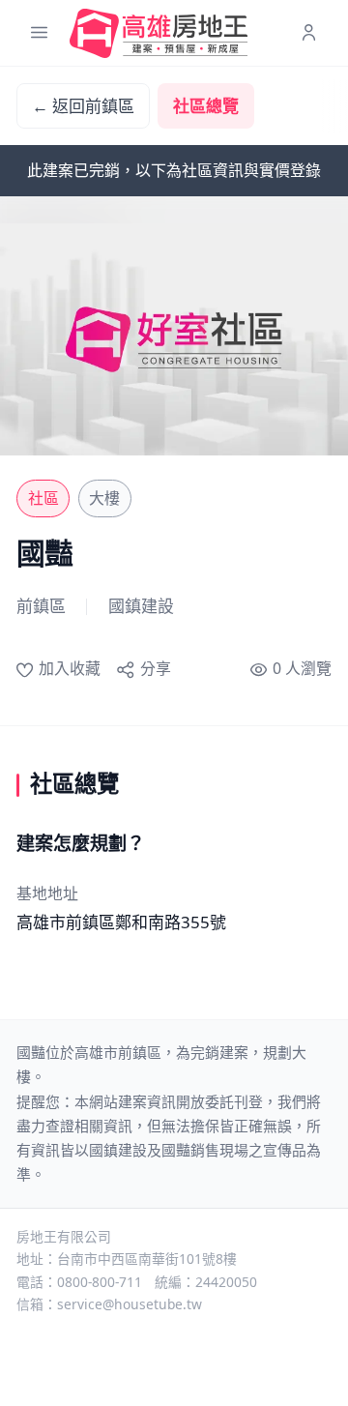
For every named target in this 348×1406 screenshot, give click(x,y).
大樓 (104, 498)
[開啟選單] (39, 33)
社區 (43, 498)
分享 (155, 668)
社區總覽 (206, 106)
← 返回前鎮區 (83, 106)
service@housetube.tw (129, 1304)
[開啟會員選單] (309, 33)
